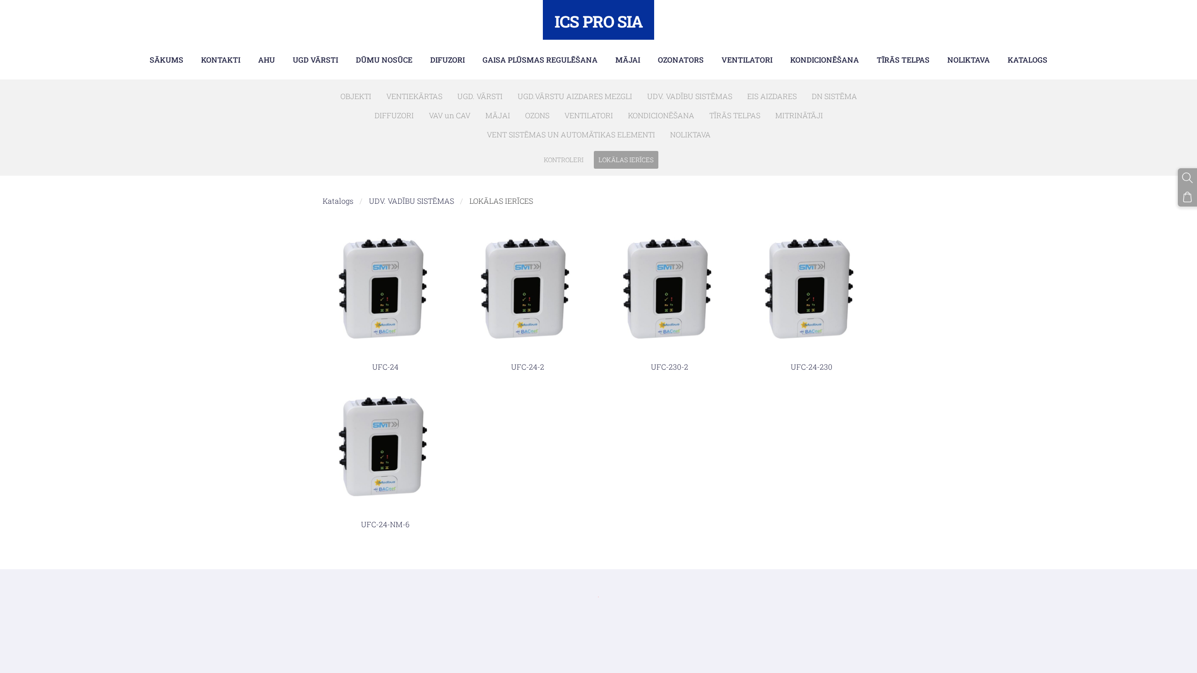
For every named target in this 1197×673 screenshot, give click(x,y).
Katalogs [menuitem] (1027, 59)
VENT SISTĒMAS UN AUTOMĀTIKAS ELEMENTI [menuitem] (571, 134)
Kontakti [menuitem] (220, 59)
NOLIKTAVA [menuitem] (968, 59)
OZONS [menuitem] (537, 115)
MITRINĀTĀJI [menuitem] (799, 115)
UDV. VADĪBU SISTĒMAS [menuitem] (689, 96)
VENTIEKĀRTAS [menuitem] (414, 96)
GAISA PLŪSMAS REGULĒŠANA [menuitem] (540, 59)
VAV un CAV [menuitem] (449, 115)
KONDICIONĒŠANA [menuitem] (824, 59)
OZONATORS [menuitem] (681, 59)
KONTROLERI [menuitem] (564, 160)
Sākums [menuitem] (166, 59)
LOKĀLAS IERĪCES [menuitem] (626, 160)
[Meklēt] (1187, 177)
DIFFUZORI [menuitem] (394, 115)
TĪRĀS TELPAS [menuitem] (903, 59)
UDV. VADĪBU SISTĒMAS (411, 201)
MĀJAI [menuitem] (627, 59)
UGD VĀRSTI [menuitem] (315, 59)
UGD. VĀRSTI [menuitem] (480, 96)
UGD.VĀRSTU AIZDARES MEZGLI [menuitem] (575, 96)
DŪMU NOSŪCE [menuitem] (384, 59)
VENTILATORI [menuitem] (746, 59)
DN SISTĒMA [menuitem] (834, 96)
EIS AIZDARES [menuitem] (772, 96)
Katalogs (338, 201)
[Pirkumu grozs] (1187, 197)
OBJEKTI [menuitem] (355, 96)
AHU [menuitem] (266, 59)
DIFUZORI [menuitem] (447, 59)
